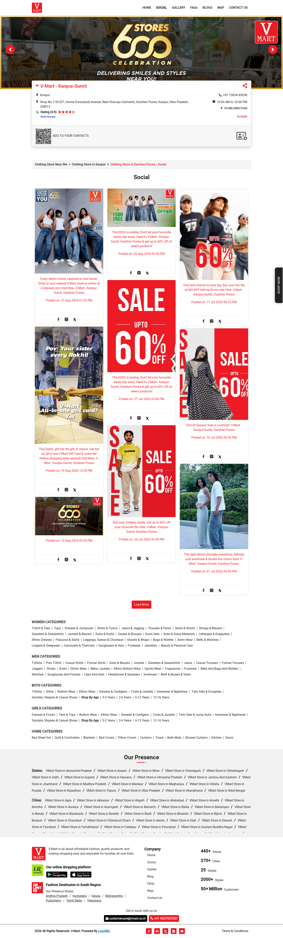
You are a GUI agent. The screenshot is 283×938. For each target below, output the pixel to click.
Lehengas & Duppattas (214, 634)
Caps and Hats (94, 674)
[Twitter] (75, 320)
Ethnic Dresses (42, 640)
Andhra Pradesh (57, 896)
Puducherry (53, 901)
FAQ (194, 7)
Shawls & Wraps (138, 640)
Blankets (89, 738)
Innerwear (150, 674)
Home (147, 7)
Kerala (96, 896)
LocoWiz (104, 931)
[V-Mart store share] (245, 87)
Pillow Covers (127, 738)
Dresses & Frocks (43, 715)
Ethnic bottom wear (127, 669)
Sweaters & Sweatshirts (48, 634)
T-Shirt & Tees (41, 628)
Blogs (207, 7)
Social (161, 7)
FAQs (150, 884)
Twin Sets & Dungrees (206, 692)
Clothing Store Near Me (51, 164)
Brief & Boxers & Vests (176, 674)
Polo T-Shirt (53, 663)
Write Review (48, 116)
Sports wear (153, 669)
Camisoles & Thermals (79, 646)
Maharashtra (114, 896)
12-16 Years (161, 697)
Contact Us (238, 7)
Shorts (51, 669)
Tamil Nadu (74, 901)
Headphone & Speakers (124, 674)
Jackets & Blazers (80, 634)
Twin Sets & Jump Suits (195, 715)
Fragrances (172, 669)
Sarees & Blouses (130, 634)
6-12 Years (142, 697)
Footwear (134, 646)
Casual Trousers (207, 663)
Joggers (37, 669)
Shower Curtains (196, 738)
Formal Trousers (233, 663)
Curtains (146, 738)
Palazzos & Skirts (67, 640)
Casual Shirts (74, 663)
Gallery (178, 7)
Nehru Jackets (100, 669)
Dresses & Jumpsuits (79, 628)
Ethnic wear (78, 669)
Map (220, 7)
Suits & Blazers (119, 663)
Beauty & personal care (177, 646)
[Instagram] (66, 320)
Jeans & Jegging (132, 628)
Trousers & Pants (159, 628)
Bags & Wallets (163, 640)
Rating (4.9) (49, 112)
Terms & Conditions (235, 931)
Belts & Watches (208, 640)
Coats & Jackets (142, 692)
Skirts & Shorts (185, 628)
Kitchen (216, 738)
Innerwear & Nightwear (172, 692)
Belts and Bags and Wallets (219, 669)
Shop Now (279, 285)
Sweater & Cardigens (113, 692)
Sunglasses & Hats (111, 646)
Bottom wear (66, 692)
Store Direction (235, 108)
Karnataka (80, 896)
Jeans (188, 663)
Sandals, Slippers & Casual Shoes (54, 697)
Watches (38, 674)
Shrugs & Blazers (210, 628)
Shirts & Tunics (107, 628)
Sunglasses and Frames (63, 674)
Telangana (94, 901)
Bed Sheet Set (41, 738)
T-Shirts (37, 663)
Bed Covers (106, 738)
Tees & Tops (67, 715)
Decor (229, 738)
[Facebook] (58, 320)
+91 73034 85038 (235, 95)
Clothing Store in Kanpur (89, 164)
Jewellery (150, 646)
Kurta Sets (152, 634)
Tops (57, 628)
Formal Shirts (96, 663)
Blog (150, 876)
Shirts (50, 692)
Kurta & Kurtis (104, 634)
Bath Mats (174, 738)
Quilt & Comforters (67, 738)
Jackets (139, 663)
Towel (159, 738)
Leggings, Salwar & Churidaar (103, 640)
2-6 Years (125, 697)
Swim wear (185, 640)
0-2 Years (108, 697)
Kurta (63, 669)
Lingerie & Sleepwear (46, 646)
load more (141, 605)
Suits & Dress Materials (179, 634)
